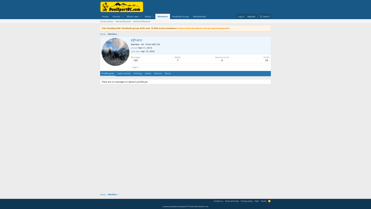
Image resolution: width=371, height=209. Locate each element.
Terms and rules (232, 201)
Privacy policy (247, 201)
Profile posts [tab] (108, 73)
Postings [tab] (137, 73)
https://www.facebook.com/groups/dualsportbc (204, 28)
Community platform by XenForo (186, 206)
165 (135, 60)
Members (163, 16)
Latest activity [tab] (124, 73)
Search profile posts (141, 21)
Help (257, 201)
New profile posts (123, 21)
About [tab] (168, 73)
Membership (199, 16)
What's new (132, 16)
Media (148, 16)
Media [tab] (148, 73)
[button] (123, 16)
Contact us (218, 201)
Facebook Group (180, 16)
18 (266, 60)
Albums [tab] (158, 73)
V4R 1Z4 (155, 44)
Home (105, 16)
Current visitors (106, 21)
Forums (116, 16)
